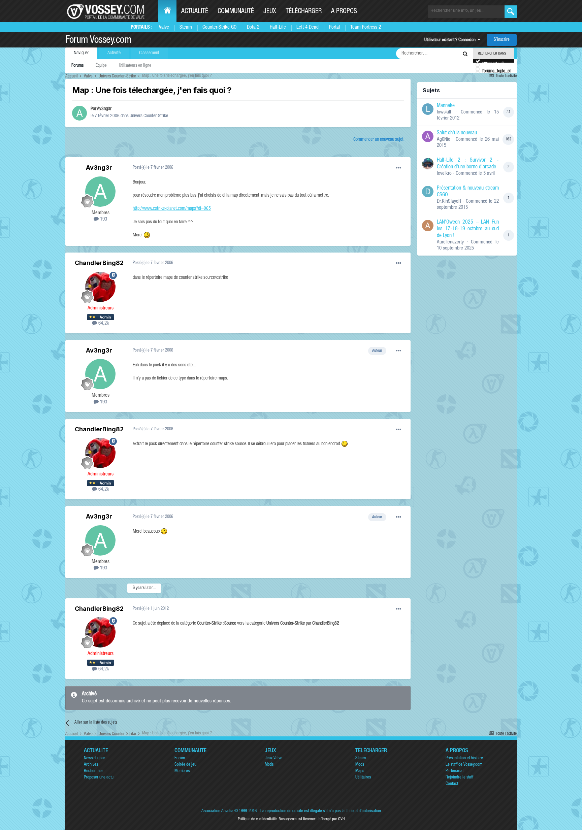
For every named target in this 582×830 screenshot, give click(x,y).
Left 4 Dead (307, 27)
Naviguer (81, 53)
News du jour (94, 758)
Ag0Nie (443, 139)
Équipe (101, 66)
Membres (182, 771)
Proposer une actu (99, 777)
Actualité (194, 11)
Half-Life (278, 27)
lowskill (444, 112)
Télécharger (304, 11)
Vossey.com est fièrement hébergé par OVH (312, 819)
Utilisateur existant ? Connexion (451, 40)
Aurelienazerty (450, 242)
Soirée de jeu (185, 765)
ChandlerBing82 (99, 262)
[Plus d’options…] (398, 168)
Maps (359, 771)
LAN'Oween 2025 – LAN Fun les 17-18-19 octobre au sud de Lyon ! (468, 229)
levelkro (444, 173)
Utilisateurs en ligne (135, 66)
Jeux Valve (273, 758)
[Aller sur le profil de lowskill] (427, 109)
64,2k (103, 323)
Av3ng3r (104, 109)
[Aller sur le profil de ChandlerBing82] (100, 287)
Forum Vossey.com (98, 41)
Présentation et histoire (464, 758)
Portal (334, 27)
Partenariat (454, 771)
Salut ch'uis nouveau (457, 133)
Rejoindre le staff (459, 777)
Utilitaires (363, 777)
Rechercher (93, 771)
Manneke (446, 106)
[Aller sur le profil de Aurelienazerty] (427, 225)
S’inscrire (502, 40)
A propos (344, 11)
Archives (91, 765)
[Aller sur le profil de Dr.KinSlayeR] (427, 191)
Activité (114, 53)
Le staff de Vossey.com (464, 765)
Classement (149, 53)
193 (103, 219)
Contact (452, 784)
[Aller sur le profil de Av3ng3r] (79, 113)
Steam (186, 27)
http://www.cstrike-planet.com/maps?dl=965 (172, 208)
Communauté (236, 11)
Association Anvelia (217, 811)
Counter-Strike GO (219, 27)
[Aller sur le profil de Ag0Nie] (427, 136)
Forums (77, 66)
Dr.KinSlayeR (449, 201)
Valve (164, 27)
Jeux (269, 11)
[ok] (511, 11)
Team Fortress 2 (365, 27)
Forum (179, 758)
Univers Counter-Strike (149, 116)
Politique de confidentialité (257, 819)
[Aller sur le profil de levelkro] (427, 163)
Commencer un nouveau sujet (378, 139)
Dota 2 (253, 27)
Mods (269, 765)
